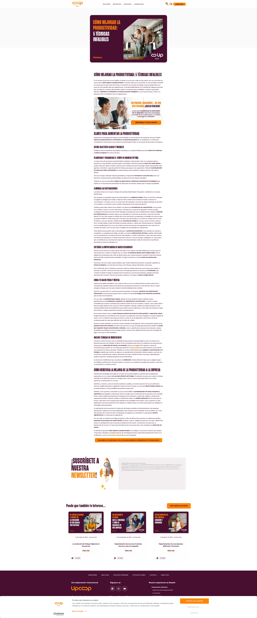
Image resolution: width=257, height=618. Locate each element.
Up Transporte (156, 593)
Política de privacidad (120, 575)
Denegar (194, 613)
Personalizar (193, 607)
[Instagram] (118, 588)
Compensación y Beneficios (159, 587)
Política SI (153, 575)
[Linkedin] (112, 588)
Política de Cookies (139, 575)
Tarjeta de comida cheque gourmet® (162, 590)
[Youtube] (124, 588)
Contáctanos (92, 575)
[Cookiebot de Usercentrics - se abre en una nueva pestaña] (59, 614)
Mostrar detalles (78, 611)
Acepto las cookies (194, 601)
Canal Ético (165, 575)
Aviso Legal (105, 575)
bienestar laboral (115, 435)
